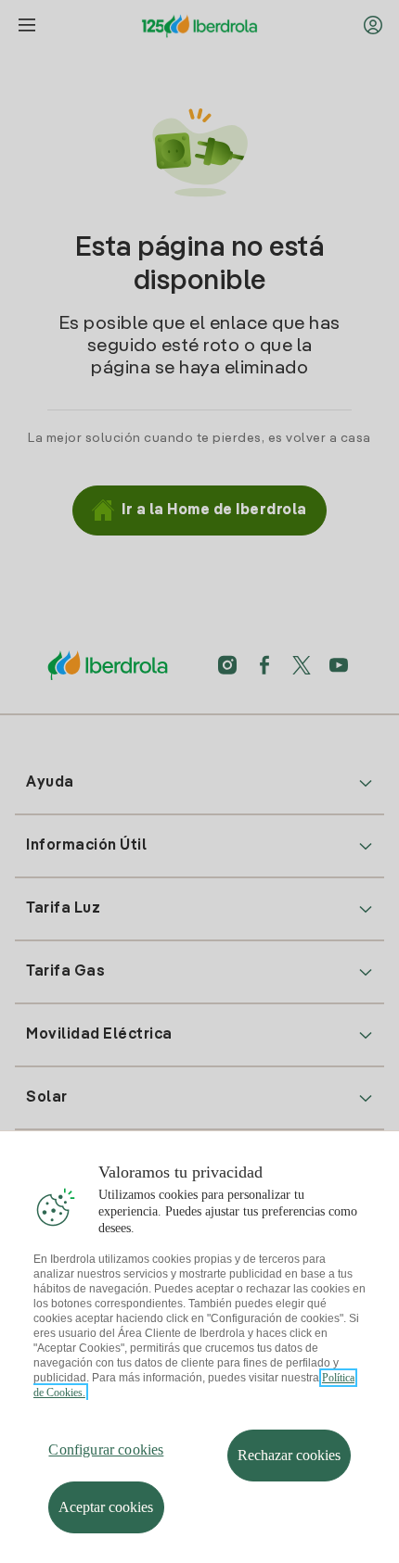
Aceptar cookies (105, 1507)
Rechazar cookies (289, 1455)
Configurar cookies (105, 1449)
